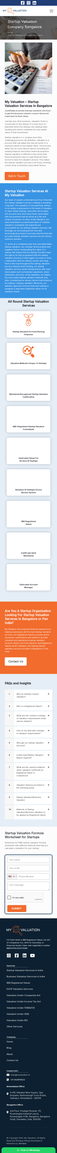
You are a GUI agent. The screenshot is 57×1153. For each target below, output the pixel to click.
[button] (28, 695)
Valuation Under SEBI (18, 1014)
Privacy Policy (23, 1140)
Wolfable (23, 1143)
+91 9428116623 (17, 1079)
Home (10, 32)
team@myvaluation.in (20, 1075)
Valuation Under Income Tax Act (24, 1001)
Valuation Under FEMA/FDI (21, 1007)
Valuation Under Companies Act (23, 995)
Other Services (15, 1026)
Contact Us (12, 1060)
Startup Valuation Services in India (25, 970)
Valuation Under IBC (17, 1020)
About (10, 1054)
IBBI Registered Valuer (18, 982)
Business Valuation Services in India (26, 976)
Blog (9, 1047)
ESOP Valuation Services (20, 989)
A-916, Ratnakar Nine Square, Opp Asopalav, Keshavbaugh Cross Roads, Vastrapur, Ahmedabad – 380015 (28, 1095)
